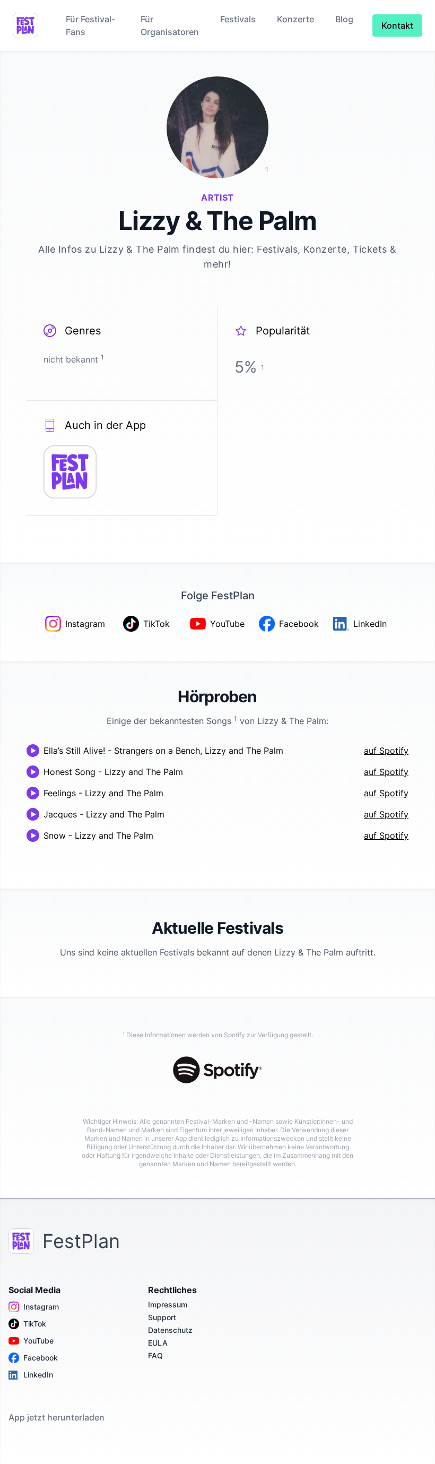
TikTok (34, 1323)
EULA (158, 1342)
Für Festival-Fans (90, 25)
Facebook (40, 1357)
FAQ (155, 1355)
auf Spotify (386, 750)
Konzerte (295, 19)
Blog (344, 19)
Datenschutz (170, 1329)
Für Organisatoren (170, 25)
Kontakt (397, 25)
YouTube (38, 1340)
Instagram (41, 1306)
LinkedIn (38, 1374)
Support (162, 1317)
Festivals (238, 19)
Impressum (167, 1304)
